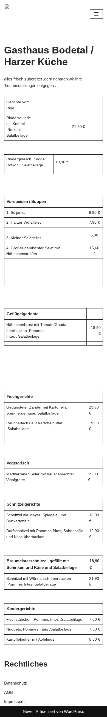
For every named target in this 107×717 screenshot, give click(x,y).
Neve (27, 711)
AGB (8, 692)
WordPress (74, 711)
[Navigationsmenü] (96, 14)
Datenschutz (15, 683)
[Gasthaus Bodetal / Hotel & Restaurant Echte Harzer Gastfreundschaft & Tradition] (20, 14)
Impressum (14, 701)
